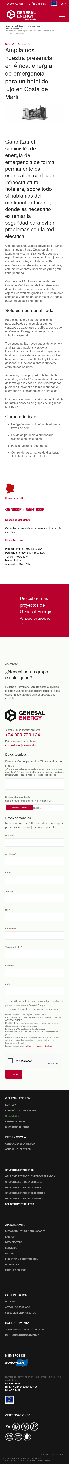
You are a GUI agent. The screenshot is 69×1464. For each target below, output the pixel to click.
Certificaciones (15, 1121)
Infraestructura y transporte (25, 1231)
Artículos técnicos (17, 1307)
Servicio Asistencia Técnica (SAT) (25, 1329)
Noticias (10, 1301)
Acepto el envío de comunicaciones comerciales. (34, 1009)
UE (54, 3)
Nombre (9, 835)
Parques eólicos (15, 1270)
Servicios (11, 1247)
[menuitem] (14, 3)
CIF (7, 909)
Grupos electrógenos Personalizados (30, 1176)
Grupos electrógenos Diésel (23, 1181)
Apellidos (10, 854)
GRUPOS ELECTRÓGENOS (19, 1170)
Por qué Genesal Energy (20, 1110)
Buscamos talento (17, 1127)
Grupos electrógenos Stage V (24, 1198)
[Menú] (60, 14)
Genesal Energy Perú (18, 1149)
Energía (10, 1236)
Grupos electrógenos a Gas (23, 1187)
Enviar (14, 1074)
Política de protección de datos (38, 1045)
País (7, 984)
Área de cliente (40, 3)
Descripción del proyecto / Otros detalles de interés (33, 763)
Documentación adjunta (17, 797)
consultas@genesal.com (23, 744)
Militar (9, 1253)
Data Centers (13, 1242)
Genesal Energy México (20, 1143)
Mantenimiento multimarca (22, 1335)
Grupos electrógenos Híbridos (25, 1193)
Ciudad (9, 965)
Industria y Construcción (21, 1259)
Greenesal (12, 1116)
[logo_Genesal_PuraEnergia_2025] (27, 14)
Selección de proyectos (20, 1312)
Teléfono (9, 891)
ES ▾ (63, 3)
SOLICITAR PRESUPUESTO (19, 1204)
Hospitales (12, 1264)
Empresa (10, 928)
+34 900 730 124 (14, 3)
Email (8, 872)
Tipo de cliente (12, 947)
